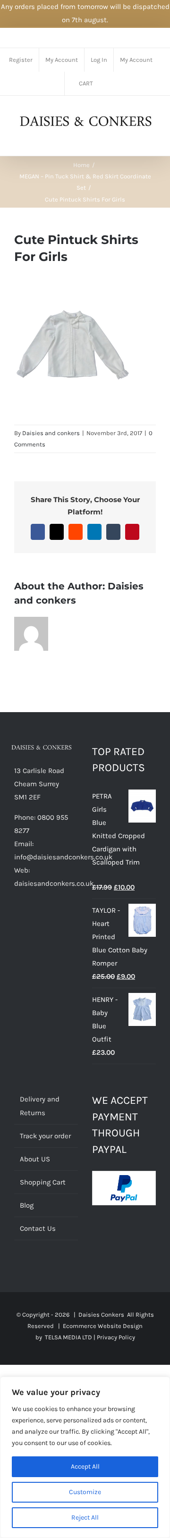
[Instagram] (55, 920)
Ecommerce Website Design (103, 1325)
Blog (27, 1205)
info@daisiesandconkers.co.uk (63, 857)
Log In (99, 59)
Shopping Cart (43, 1182)
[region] (85, 1457)
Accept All (85, 1466)
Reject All (85, 1517)
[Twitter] (30, 920)
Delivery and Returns (40, 1106)
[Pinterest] (42, 920)
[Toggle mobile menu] (152, 141)
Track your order (45, 1136)
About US (35, 1159)
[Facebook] (17, 920)
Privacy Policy (116, 1337)
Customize (85, 1492)
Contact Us (38, 1228)
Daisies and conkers (51, 433)
